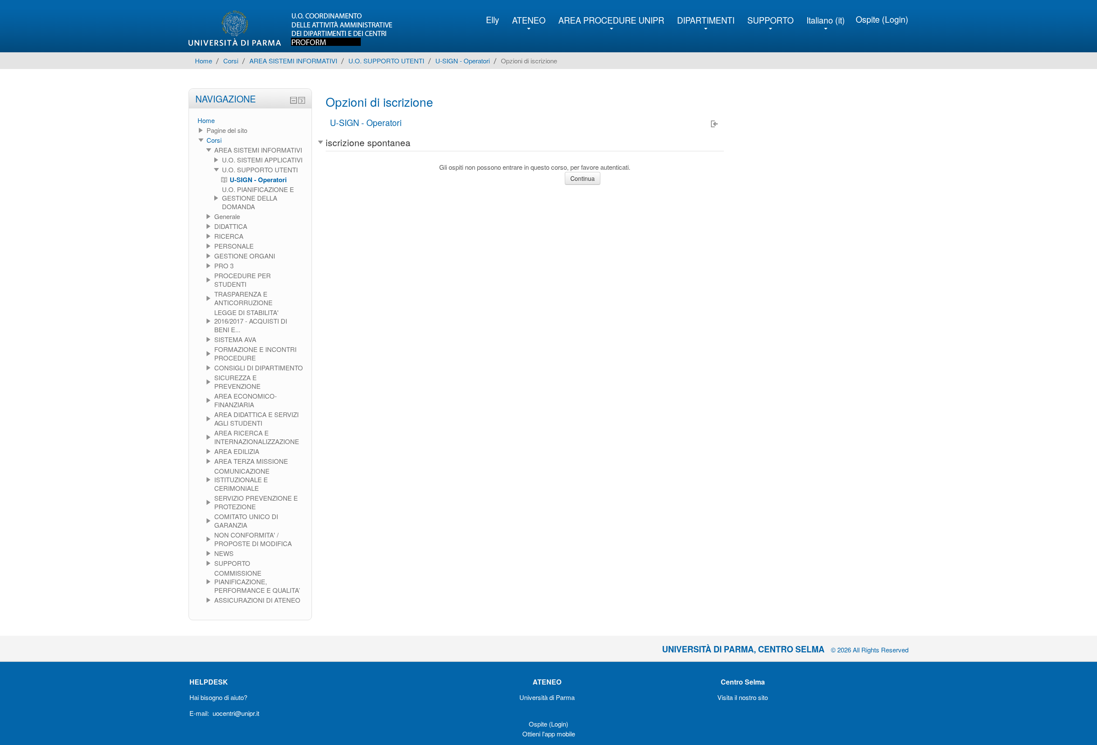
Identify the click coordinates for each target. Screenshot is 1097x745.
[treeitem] (250, 120)
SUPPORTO (770, 20)
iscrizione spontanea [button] (368, 142)
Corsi (214, 139)
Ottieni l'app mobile (548, 733)
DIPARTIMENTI (705, 20)
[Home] (297, 28)
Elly (492, 20)
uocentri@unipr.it (236, 713)
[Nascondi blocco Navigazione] (293, 100)
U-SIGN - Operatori (366, 123)
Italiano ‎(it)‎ (825, 20)
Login (895, 19)
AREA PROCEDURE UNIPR (611, 20)
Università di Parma (547, 697)
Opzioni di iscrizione (529, 60)
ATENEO (529, 20)
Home (206, 120)
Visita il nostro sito (742, 697)
